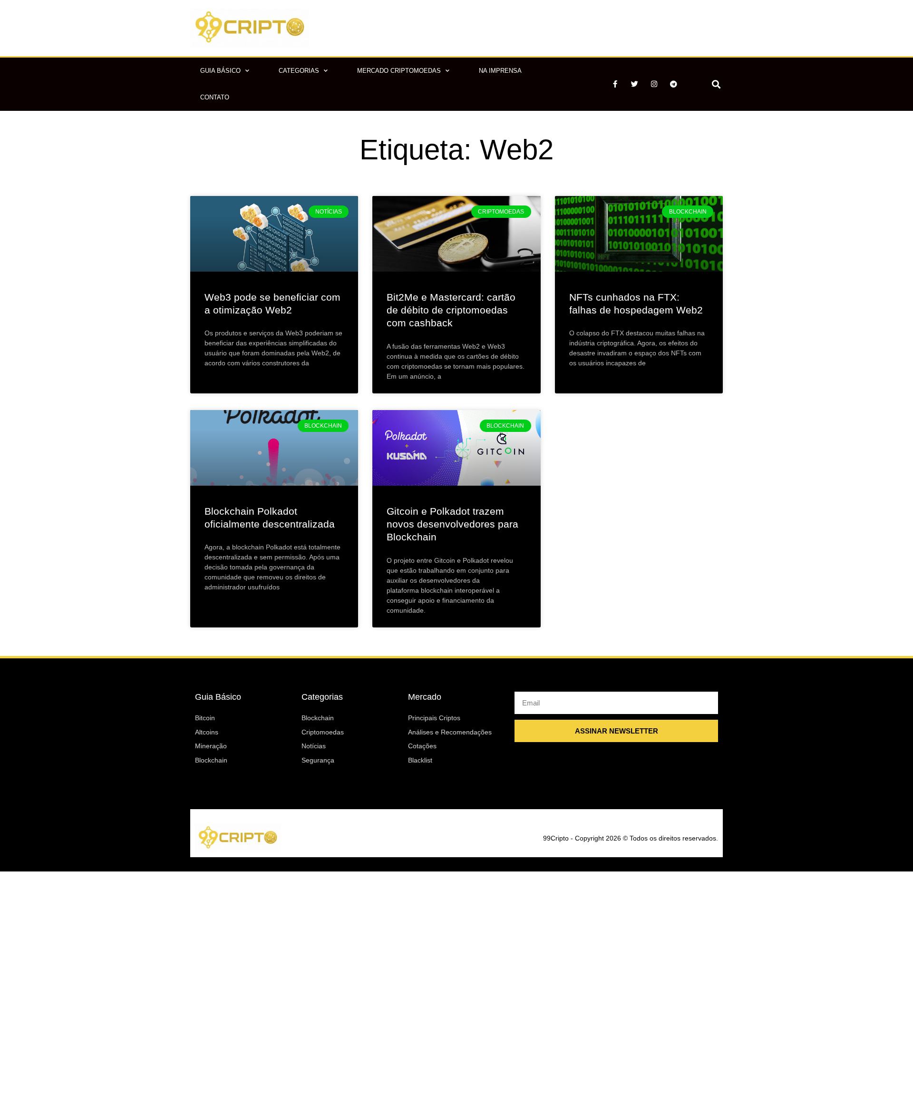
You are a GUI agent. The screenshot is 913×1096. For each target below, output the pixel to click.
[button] (716, 84)
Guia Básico (220, 70)
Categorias (299, 70)
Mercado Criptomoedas (399, 70)
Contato (214, 97)
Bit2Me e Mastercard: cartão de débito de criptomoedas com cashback (451, 310)
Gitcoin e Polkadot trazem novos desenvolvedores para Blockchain (452, 524)
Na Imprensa (500, 70)
